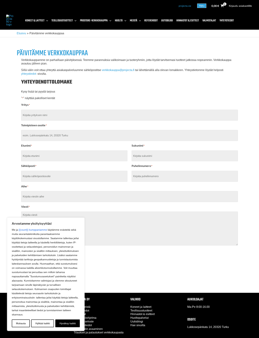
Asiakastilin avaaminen (88, 328)
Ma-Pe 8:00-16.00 (198, 306)
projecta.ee (185, 5)
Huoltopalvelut (139, 317)
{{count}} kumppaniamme (33, 229)
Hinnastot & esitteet (142, 314)
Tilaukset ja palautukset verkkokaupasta (99, 332)
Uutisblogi (136, 321)
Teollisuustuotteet (141, 310)
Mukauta (21, 323)
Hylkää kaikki (42, 323)
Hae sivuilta (137, 325)
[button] (201, 6)
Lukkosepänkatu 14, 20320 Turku (208, 326)
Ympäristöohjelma (85, 317)
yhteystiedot (28, 73)
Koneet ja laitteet (140, 306)
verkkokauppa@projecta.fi (118, 70)
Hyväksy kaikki (68, 323)
